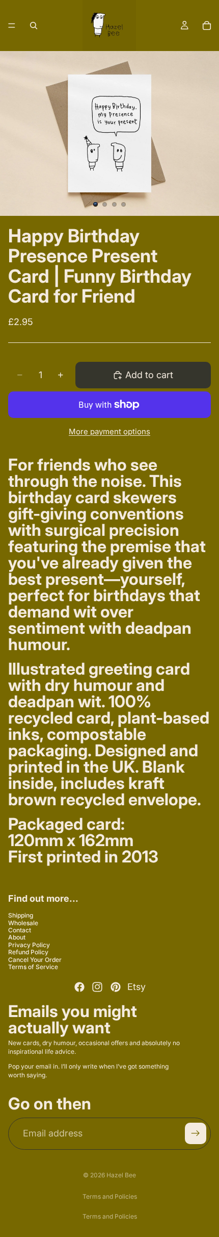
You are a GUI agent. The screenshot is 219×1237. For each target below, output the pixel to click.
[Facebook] (79, 987)
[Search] (33, 25)
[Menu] (11, 25)
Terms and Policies (110, 1196)
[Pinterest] (116, 987)
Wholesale (23, 922)
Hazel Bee (121, 1175)
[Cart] (207, 25)
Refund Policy (28, 952)
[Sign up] (195, 1133)
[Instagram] (97, 987)
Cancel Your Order (35, 959)
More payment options (109, 431)
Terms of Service (33, 967)
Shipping (20, 915)
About (16, 937)
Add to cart (149, 374)
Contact (19, 930)
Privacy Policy (29, 945)
